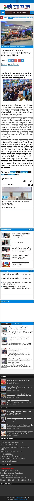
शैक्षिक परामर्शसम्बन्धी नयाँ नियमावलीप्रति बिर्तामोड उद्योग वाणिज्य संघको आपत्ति (20, 426)
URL (16, 64)
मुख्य (4, 174)
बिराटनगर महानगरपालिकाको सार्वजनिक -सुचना (20, 263)
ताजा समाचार (5, 271)
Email (5, 64)
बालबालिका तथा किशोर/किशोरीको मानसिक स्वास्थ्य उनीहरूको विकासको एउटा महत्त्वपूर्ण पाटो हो (20, 433)
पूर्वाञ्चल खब (15, 172)
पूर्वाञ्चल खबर (26, 172)
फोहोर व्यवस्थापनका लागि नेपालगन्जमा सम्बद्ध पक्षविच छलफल (19, 412)
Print (11, 64)
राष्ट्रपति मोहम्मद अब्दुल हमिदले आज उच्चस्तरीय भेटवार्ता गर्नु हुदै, (22, 249)
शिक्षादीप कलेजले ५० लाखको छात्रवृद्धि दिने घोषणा (20, 256)
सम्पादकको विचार (6, 230)
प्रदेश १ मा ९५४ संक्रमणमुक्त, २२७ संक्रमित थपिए (21, 234)
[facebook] (17, 1)
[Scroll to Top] (31, 498)
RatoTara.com (19, 497)
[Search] (32, 12)
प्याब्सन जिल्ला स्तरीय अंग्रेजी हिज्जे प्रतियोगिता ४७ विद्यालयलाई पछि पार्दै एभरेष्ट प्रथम (17, 288)
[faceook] (17, 297)
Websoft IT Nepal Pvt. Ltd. (20, 499)
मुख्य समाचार (13, 174)
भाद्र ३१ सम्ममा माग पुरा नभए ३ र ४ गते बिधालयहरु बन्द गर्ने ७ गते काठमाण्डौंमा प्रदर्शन (19, 339)
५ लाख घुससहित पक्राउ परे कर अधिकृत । (19, 419)
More (30, 229)
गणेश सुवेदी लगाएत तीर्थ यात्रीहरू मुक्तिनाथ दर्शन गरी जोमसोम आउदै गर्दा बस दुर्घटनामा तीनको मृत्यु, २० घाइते (20, 361)
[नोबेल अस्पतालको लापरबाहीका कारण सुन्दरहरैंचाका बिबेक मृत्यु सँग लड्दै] (4, 329)
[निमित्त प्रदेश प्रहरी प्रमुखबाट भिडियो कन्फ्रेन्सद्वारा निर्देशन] (4, 351)
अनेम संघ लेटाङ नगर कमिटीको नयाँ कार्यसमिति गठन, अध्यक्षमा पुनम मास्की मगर (19, 402)
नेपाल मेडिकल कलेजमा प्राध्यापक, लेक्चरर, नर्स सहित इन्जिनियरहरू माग (17, 283)
